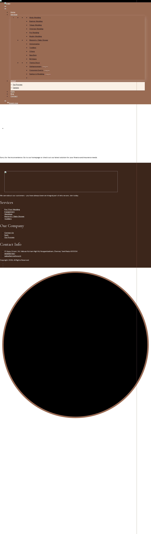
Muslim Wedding (35, 36)
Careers (16, 88)
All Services (33, 78)
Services (14, 14)
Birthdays (33, 59)
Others (32, 51)
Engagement (9, 212)
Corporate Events (39, 70)
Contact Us (9, 233)
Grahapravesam (38, 66)
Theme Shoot (34, 63)
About (13, 81)
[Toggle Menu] (5, 8)
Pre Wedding (34, 33)
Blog (12, 94)
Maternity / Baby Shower (38, 40)
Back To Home (5, 161)
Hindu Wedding (35, 17)
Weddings (8, 214)
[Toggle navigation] (5, 6)
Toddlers (32, 48)
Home (13, 12)
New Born (33, 55)
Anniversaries (34, 44)
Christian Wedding (36, 29)
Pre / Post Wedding (12, 209)
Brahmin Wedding (36, 21)
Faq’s (13, 91)
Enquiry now (13, 103)
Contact (14, 96)
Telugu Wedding (35, 25)
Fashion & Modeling (40, 74)
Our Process (17, 85)
